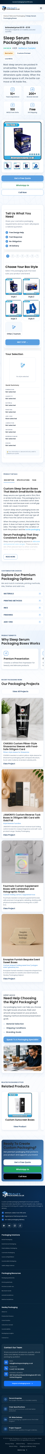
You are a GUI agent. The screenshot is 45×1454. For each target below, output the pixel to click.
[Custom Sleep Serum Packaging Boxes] (13, 310)
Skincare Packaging (17, 16)
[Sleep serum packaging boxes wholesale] (31, 310)
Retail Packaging (7, 1239)
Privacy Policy (9, 1444)
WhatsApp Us (22, 185)
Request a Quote (22, 1)
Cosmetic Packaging (8, 1252)
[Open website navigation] (41, 8)
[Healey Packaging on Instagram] (14, 1225)
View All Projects (20, 691)
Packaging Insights (8, 1333)
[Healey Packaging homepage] (11, 8)
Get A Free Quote (22, 178)
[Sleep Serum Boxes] (31, 288)
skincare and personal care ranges (21, 542)
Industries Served (7, 1325)
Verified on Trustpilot (27, 48)
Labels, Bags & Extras (8, 1265)
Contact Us (5, 1337)
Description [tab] (9, 480)
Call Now (22, 192)
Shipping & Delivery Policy (28, 1446)
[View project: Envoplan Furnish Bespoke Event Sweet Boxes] (22, 935)
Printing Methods (7, 1282)
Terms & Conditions (33, 1444)
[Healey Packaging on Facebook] (20, 1225)
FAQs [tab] (34, 480)
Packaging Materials (8, 1278)
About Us (4, 1312)
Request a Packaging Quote (21, 1383)
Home (5, 16)
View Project (9, 763)
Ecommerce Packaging (9, 1244)
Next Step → (22, 342)
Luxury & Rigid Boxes (8, 1257)
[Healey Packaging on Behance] (9, 1225)
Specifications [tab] (23, 480)
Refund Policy (20, 1444)
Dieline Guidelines (7, 1299)
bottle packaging (33, 529)
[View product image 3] (26, 166)
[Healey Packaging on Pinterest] (4, 1225)
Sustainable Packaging (9, 1261)
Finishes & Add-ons (8, 1286)
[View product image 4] (36, 166)
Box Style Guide (6, 1291)
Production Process (8, 1316)
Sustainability (6, 1329)
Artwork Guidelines (7, 1295)
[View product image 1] (8, 166)
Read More (10, 557)
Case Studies (6, 1320)
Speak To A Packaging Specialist (22, 1039)
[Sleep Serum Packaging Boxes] (13, 288)
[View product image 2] (17, 166)
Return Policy (13, 1446)
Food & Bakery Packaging (9, 1248)
